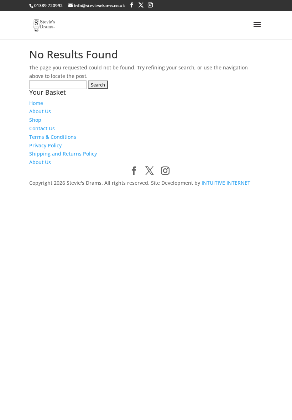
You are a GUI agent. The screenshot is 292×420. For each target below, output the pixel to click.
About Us (40, 111)
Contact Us (42, 128)
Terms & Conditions (52, 136)
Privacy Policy (45, 145)
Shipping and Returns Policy (63, 153)
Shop (35, 119)
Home (36, 103)
